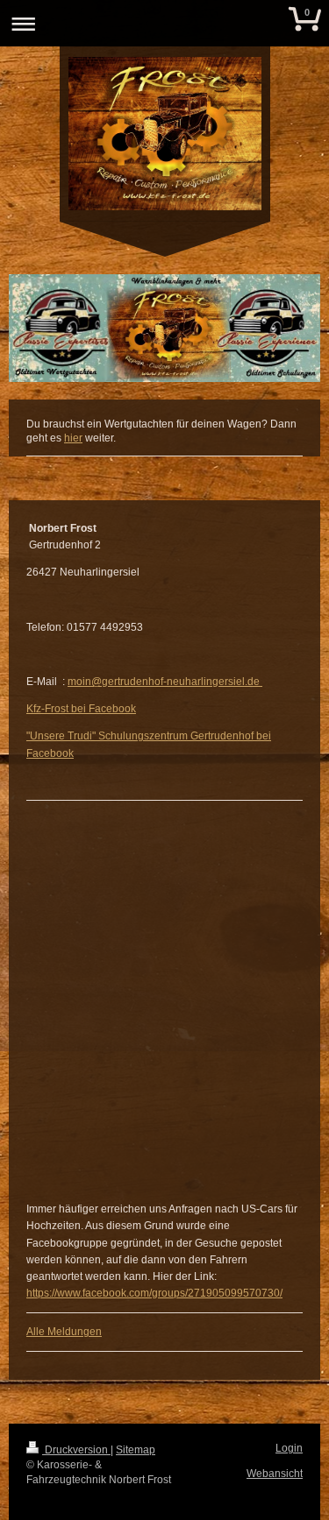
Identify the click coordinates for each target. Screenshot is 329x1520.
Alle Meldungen (64, 1332)
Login (289, 1448)
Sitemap (135, 1450)
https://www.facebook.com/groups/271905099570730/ (154, 1293)
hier (73, 438)
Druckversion (76, 1450)
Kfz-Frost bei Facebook (81, 709)
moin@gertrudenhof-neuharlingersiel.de (165, 681)
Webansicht (275, 1473)
